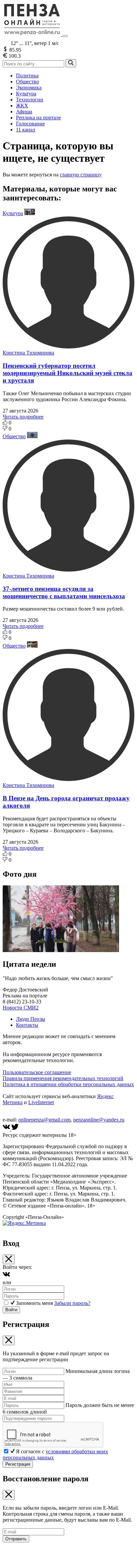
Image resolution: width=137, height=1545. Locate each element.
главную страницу (81, 174)
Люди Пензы (30, 1019)
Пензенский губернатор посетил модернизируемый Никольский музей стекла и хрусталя (67, 373)
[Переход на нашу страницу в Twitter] (15, 1129)
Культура (26, 93)
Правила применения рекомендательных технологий (63, 1078)
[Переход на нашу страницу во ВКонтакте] (7, 1129)
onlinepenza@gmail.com (44, 1119)
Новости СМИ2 (21, 1007)
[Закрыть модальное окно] (9, 1259)
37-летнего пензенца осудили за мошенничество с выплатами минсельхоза (64, 592)
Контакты (27, 1025)
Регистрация (17, 1464)
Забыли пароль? (72, 1303)
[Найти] (71, 63)
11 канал (25, 129)
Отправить (16, 1538)
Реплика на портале (38, 117)
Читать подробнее (23, 417)
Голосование (30, 123)
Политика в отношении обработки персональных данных (68, 1084)
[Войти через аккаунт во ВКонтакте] (6, 1276)
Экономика (29, 87)
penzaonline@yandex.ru (98, 1119)
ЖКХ (22, 105)
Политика (27, 75)
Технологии (29, 99)
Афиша (24, 111)
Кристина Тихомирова (28, 352)
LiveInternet (41, 1102)
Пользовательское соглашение (37, 1072)
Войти (11, 1309)
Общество (27, 81)
